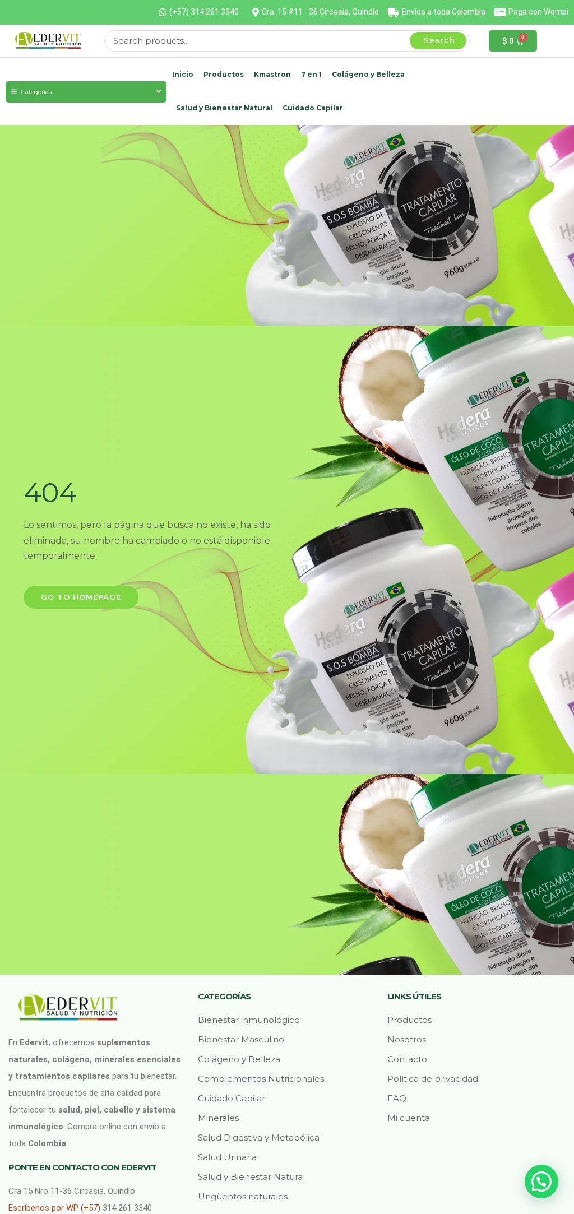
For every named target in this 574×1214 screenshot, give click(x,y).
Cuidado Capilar (313, 108)
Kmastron (272, 74)
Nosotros (406, 1039)
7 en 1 (311, 74)
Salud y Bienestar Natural (224, 108)
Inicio (182, 74)
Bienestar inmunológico (249, 1019)
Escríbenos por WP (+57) (55, 1208)
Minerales (218, 1118)
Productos (223, 74)
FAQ (396, 1098)
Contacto (407, 1059)
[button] (541, 1181)
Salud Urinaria (227, 1157)
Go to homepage (81, 596)
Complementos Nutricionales (261, 1078)
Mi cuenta (408, 1118)
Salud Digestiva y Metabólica (259, 1137)
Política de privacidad (432, 1078)
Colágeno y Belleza (368, 74)
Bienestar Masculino (241, 1039)
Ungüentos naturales (243, 1196)
